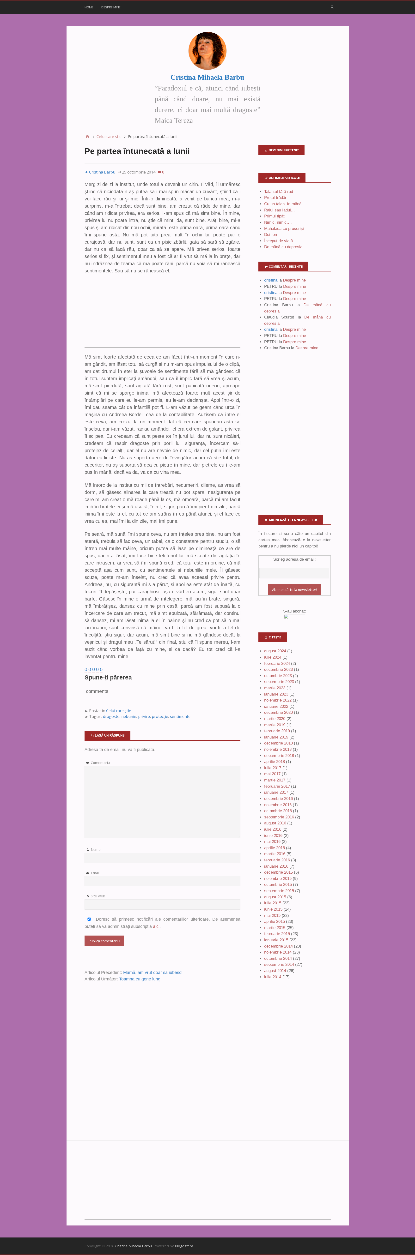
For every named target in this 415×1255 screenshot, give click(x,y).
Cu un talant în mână (282, 204)
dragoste (111, 716)
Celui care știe (118, 710)
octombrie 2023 (278, 675)
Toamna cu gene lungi (140, 979)
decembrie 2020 (278, 712)
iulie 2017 (272, 768)
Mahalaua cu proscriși (284, 228)
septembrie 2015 (279, 891)
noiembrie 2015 (278, 878)
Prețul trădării (276, 197)
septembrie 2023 (279, 681)
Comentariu (100, 762)
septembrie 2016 (279, 817)
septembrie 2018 (279, 755)
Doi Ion (270, 234)
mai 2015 (272, 915)
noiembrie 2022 (278, 700)
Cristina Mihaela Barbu (207, 77)
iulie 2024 (272, 657)
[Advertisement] (163, 313)
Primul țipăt (274, 216)
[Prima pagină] (87, 136)
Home (89, 7)
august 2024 (275, 651)
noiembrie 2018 (278, 749)
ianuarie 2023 (276, 694)
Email (95, 872)
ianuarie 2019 (276, 737)
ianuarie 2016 (276, 866)
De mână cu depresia (283, 247)
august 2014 (275, 970)
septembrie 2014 (279, 964)
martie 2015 (274, 927)
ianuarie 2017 (276, 792)
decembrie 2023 (278, 669)
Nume (96, 849)
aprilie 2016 (274, 848)
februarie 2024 (277, 663)
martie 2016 (274, 854)
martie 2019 (274, 725)
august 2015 (275, 897)
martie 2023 (274, 688)
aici (156, 926)
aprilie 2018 (274, 761)
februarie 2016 (277, 860)
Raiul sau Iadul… (279, 210)
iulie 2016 (272, 829)
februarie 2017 (277, 786)
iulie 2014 (272, 977)
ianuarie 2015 (276, 940)
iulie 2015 (272, 903)
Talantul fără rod (278, 191)
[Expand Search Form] (332, 7)
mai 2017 (272, 774)
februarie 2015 (277, 933)
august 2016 (275, 823)
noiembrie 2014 (278, 952)
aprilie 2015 (274, 921)
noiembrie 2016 (278, 805)
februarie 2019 (277, 731)
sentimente (180, 716)
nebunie (128, 716)
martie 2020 (274, 718)
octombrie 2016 (278, 811)
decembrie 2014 (278, 946)
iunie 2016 (273, 835)
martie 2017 (274, 780)
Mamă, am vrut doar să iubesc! (153, 972)
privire (144, 716)
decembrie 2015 (278, 872)
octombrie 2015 (278, 884)
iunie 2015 (273, 909)
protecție (160, 716)
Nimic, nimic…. (278, 222)
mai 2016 (272, 841)
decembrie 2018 (278, 743)
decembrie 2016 (278, 798)
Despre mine (111, 7)
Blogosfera (184, 1245)
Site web (98, 896)
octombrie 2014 (278, 958)
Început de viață (278, 241)
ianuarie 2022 (276, 706)
